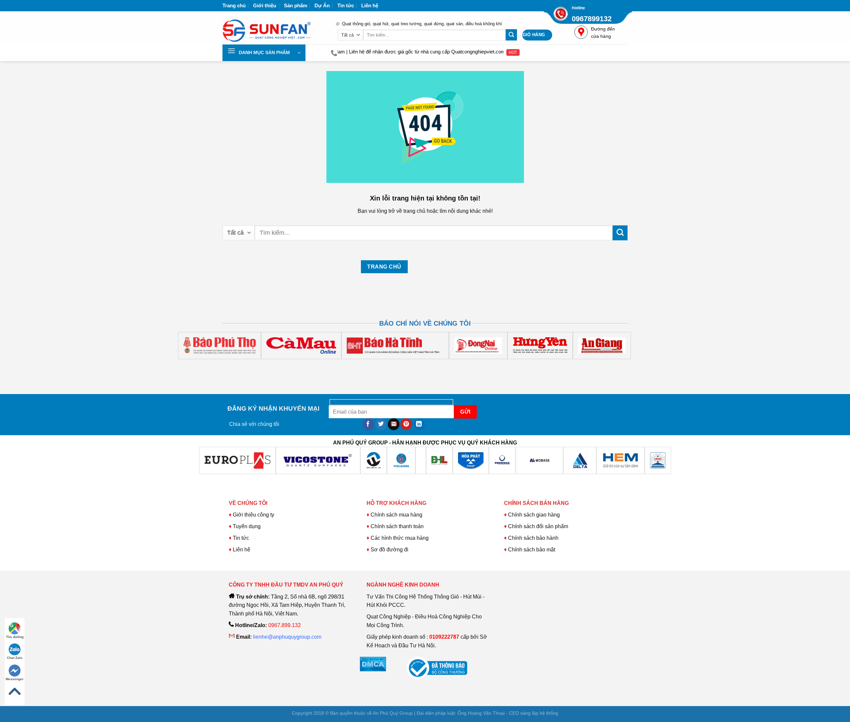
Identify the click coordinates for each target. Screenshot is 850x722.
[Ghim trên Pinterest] (406, 424)
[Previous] (228, 365)
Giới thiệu (264, 5)
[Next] (246, 365)
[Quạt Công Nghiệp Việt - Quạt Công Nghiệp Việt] (273, 27)
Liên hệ (369, 5)
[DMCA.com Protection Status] (373, 664)
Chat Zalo (14, 658)
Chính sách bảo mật (531, 549)
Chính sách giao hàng (534, 515)
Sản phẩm (295, 5)
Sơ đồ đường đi (389, 549)
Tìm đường (15, 637)
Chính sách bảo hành (533, 538)
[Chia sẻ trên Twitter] (381, 424)
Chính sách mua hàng (395, 515)
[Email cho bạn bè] (393, 424)
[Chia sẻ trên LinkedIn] (419, 424)
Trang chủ (234, 5)
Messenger (15, 679)
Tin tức (345, 5)
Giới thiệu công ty (253, 515)
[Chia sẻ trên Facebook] (368, 424)
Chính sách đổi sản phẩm (538, 526)
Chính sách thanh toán (397, 526)
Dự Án (322, 5)
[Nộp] (511, 34)
